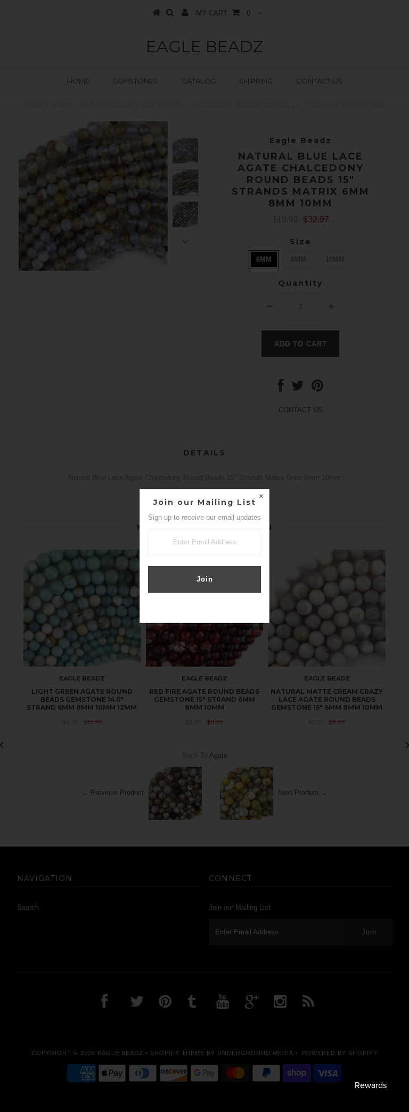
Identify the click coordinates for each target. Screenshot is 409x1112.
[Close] (261, 497)
